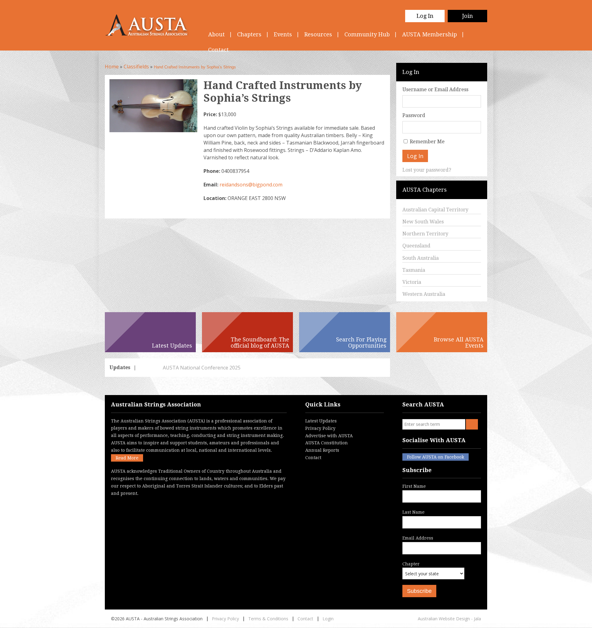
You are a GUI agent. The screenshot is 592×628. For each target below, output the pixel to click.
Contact (313, 457)
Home (112, 66)
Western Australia (423, 294)
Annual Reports (322, 450)
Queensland (416, 246)
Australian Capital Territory (435, 210)
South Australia (420, 258)
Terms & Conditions (268, 619)
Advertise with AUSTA (329, 435)
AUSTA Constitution (326, 442)
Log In (425, 16)
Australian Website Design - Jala (449, 619)
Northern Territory (425, 234)
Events (283, 34)
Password (413, 115)
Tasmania (413, 270)
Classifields (136, 66)
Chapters (249, 34)
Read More (127, 457)
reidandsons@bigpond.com (251, 184)
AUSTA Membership (429, 34)
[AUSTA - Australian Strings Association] (150, 25)
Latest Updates (321, 420)
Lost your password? (426, 170)
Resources (318, 34)
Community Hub (367, 34)
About (216, 34)
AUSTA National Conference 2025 (179, 367)
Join (467, 16)
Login (328, 619)
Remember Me (427, 142)
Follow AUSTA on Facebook (435, 457)
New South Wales (423, 222)
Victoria (411, 282)
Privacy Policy (320, 428)
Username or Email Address (435, 89)
